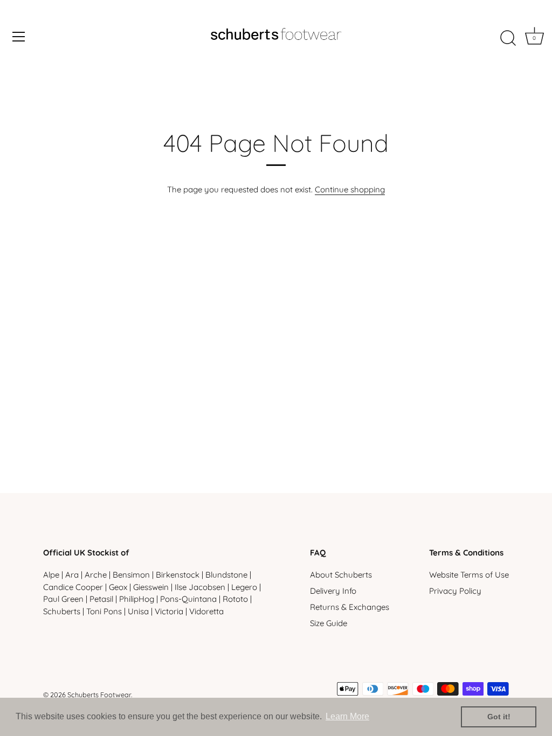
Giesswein (151, 587)
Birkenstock (177, 575)
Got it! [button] (498, 716)
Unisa (138, 611)
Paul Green (63, 599)
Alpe (51, 575)
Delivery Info (333, 591)
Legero (244, 587)
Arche (96, 575)
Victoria (169, 611)
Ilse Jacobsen (200, 587)
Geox (118, 587)
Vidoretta (206, 611)
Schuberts (61, 611)
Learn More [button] (347, 716)
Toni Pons (104, 611)
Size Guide (328, 623)
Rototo (235, 599)
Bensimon (131, 575)
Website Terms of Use (469, 575)
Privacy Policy (455, 591)
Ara (72, 575)
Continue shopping (350, 189)
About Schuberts (341, 575)
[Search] (508, 38)
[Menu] (19, 36)
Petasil (101, 599)
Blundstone (226, 575)
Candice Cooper (73, 587)
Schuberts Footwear (99, 694)
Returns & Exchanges (349, 607)
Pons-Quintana (188, 599)
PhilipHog (136, 599)
